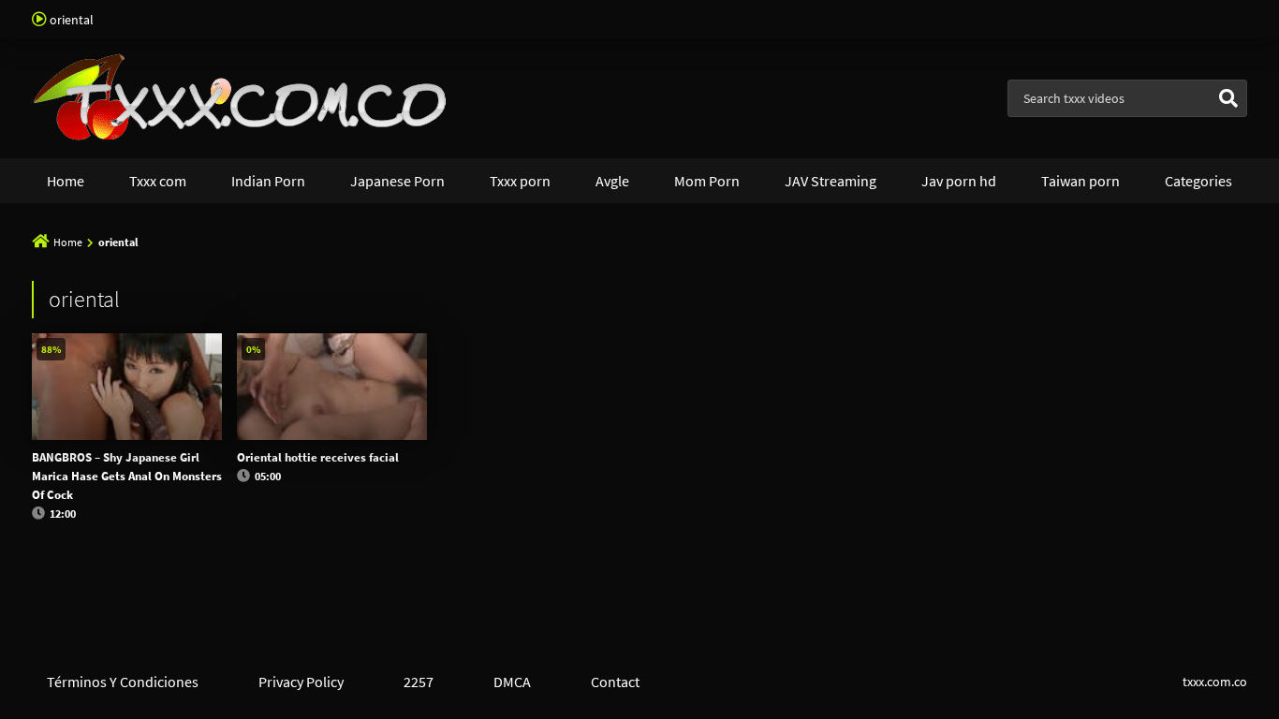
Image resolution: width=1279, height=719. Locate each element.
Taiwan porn (1080, 180)
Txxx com (157, 180)
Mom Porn (707, 180)
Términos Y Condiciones (122, 681)
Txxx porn (520, 180)
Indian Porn (268, 180)
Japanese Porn (397, 180)
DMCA (512, 681)
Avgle (612, 180)
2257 (419, 681)
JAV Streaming (830, 180)
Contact (615, 681)
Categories (1198, 180)
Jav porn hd (958, 180)
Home (65, 180)
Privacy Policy (301, 681)
